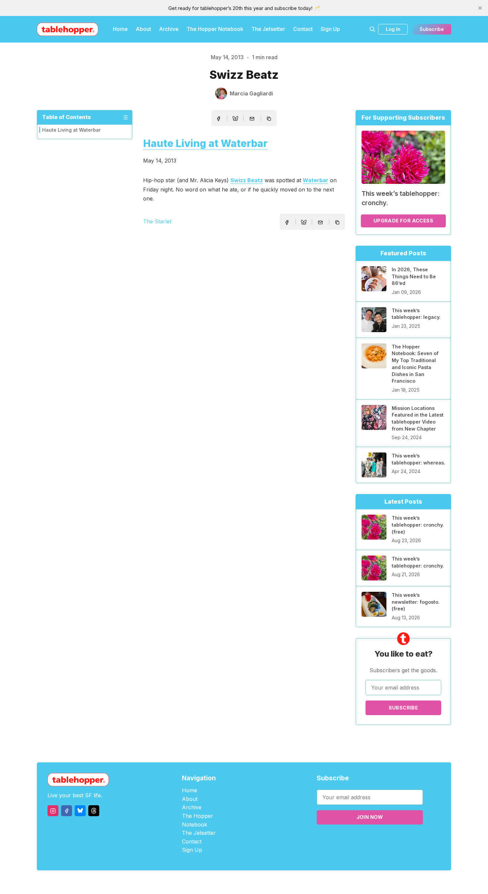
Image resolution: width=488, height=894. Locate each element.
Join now (370, 817)
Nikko (307, 882)
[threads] (93, 810)
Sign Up (330, 29)
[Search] (372, 29)
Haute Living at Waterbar (71, 130)
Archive (169, 29)
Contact (303, 29)
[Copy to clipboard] (269, 119)
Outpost (279, 882)
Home (120, 29)
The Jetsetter (268, 29)
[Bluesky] (80, 810)
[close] (480, 8)
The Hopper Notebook (215, 29)
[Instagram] (52, 810)
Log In (393, 29)
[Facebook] (66, 810)
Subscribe (432, 29)
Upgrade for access (403, 220)
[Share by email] (252, 118)
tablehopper (204, 882)
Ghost (261, 882)
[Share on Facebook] (218, 118)
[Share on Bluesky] (235, 119)
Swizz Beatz (246, 180)
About (143, 29)
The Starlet (157, 221)
